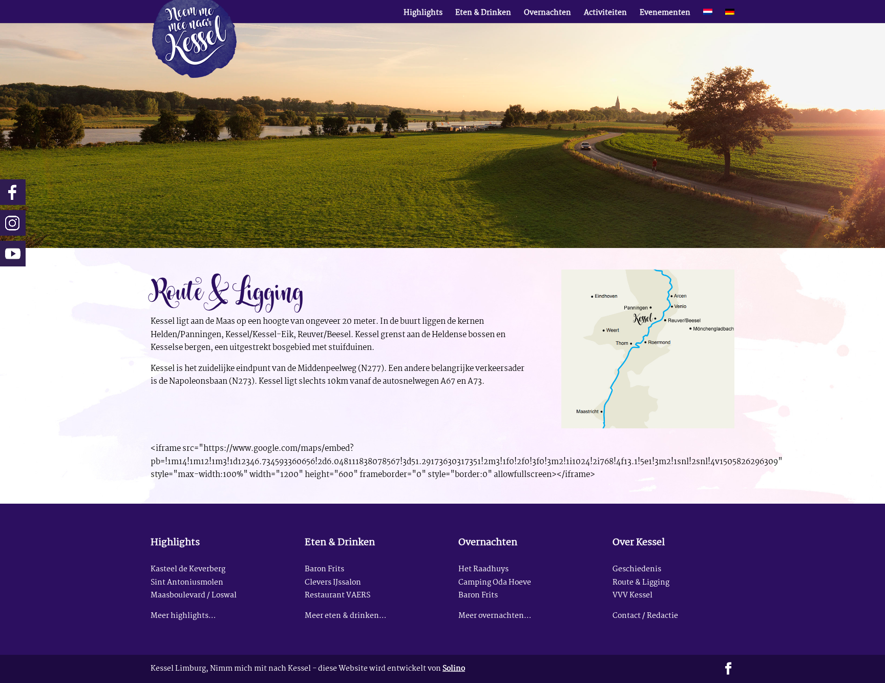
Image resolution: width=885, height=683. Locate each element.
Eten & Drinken (483, 14)
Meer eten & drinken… (345, 616)
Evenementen (665, 14)
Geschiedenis (637, 569)
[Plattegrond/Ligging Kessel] (647, 426)
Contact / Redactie (645, 616)
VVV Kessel (632, 596)
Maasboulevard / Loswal (194, 596)
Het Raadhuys (483, 569)
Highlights (423, 14)
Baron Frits (324, 569)
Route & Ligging (641, 583)
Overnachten (547, 14)
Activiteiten (605, 14)
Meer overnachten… (494, 616)
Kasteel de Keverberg (188, 569)
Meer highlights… (183, 616)
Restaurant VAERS (337, 596)
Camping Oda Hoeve (494, 583)
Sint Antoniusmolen (187, 583)
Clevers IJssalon (333, 583)
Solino (453, 669)
